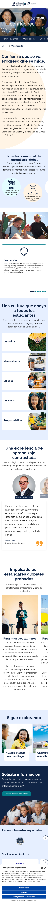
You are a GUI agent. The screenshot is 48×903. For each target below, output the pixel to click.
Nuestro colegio (9, 46)
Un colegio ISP (29, 39)
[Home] (24, 4)
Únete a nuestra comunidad (16, 794)
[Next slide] (45, 837)
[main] (24, 455)
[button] (32, 291)
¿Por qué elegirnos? (10, 39)
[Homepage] (4, 46)
